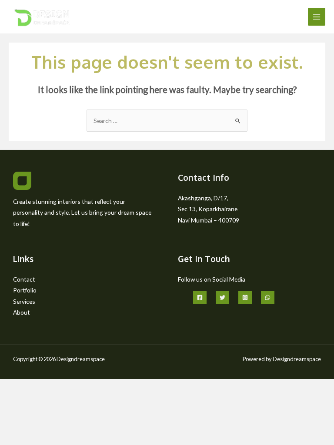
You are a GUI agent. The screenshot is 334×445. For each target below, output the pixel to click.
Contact (24, 279)
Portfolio (25, 290)
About (21, 312)
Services (24, 301)
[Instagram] (245, 297)
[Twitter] (222, 297)
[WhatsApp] (267, 297)
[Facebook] (200, 297)
